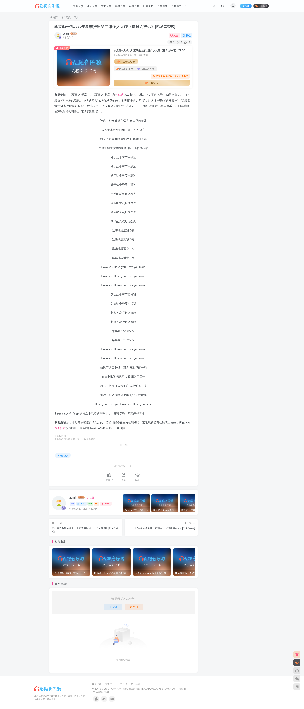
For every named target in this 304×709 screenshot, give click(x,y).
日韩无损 (148, 6)
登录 (114, 607)
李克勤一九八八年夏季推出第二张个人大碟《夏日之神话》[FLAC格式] (114, 26)
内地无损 (106, 6)
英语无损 (134, 6)
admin (66, 33)
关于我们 (135, 683)
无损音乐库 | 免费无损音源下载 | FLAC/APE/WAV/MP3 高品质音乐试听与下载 (146, 688)
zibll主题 (96, 691)
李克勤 (119, 94)
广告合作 (122, 683)
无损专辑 (176, 6)
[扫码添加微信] (296, 678)
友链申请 (96, 683)
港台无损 (92, 6)
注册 (135, 607)
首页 (55, 17)
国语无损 (78, 6)
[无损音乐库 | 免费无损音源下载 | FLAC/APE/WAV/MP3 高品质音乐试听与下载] (48, 688)
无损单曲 (162, 6)
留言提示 (60, 428)
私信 (188, 35)
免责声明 (109, 683)
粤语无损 (120, 6)
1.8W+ (83, 503)
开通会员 (262, 5)
